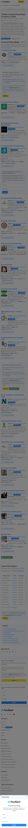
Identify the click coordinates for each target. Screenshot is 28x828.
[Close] (26, 797)
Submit (14, 825)
